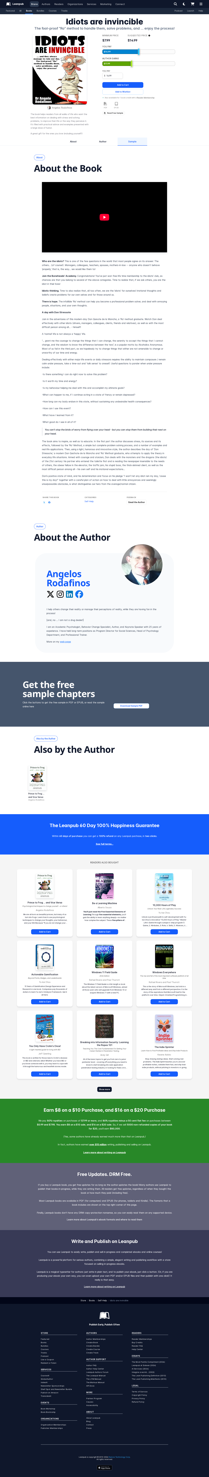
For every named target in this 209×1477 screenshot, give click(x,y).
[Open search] (175, 4)
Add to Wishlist (122, 92)
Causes (89, 1402)
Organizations (75, 4)
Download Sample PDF (131, 706)
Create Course (93, 1349)
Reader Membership (146, 98)
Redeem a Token (48, 1363)
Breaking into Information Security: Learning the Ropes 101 (104, 1043)
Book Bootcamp (48, 1412)
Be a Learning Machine (104, 903)
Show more (104, 1089)
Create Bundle (93, 1346)
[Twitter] (50, 594)
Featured (10, 11)
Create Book (92, 1342)
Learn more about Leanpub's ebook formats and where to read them (104, 1219)
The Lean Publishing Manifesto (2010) (149, 1379)
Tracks (64, 11)
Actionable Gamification (44, 974)
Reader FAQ (137, 1346)
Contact (90, 1425)
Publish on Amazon (49, 1393)
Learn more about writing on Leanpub (104, 1152)
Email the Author (136, 502)
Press (89, 1428)
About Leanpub (93, 1418)
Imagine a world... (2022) (143, 1372)
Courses (53, 11)
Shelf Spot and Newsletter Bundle (56, 1389)
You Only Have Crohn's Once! (45, 1046)
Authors (46, 4)
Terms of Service (140, 1392)
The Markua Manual (95, 1382)
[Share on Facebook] (49, 502)
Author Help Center (95, 1369)
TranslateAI (46, 1396)
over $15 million (98, 1144)
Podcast (179, 11)
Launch (190, 11)
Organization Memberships (53, 1425)
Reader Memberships (142, 1339)
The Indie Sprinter (164, 1047)
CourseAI (45, 1376)
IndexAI (44, 1382)
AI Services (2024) (140, 1369)
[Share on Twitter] (44, 502)
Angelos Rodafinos (62, 107)
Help (201, 11)
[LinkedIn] (69, 594)
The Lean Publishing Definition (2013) (149, 1376)
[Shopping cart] (192, 4)
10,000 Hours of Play (164, 905)
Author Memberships (96, 1339)
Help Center (137, 1349)
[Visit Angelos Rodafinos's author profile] (142, 564)
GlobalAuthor (47, 1379)
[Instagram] (60, 594)
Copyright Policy (139, 1395)
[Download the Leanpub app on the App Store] (104, 1467)
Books (29, 11)
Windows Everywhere (164, 972)
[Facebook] (79, 594)
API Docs (90, 1386)
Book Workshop (48, 1409)
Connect (120, 4)
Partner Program (94, 1398)
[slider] (139, 51)
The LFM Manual (93, 1379)
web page (65, 641)
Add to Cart (123, 85)
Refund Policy (138, 1402)
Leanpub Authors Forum (97, 1372)
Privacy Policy (138, 1398)
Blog (88, 1421)
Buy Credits (137, 1342)
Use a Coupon (47, 1359)
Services (91, 4)
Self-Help (89, 501)
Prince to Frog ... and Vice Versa (45, 902)
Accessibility (92, 1405)
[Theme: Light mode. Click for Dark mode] (184, 4)
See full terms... (104, 844)
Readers (59, 4)
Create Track (92, 1353)
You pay (106, 71)
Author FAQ (91, 1365)
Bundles (40, 11)
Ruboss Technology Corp (119, 1457)
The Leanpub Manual (96, 1376)
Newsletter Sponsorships (52, 1386)
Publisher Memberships (52, 1428)
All (20, 11)
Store (34, 4)
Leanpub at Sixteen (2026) (144, 1365)
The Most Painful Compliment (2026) (148, 1362)
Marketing (105, 4)
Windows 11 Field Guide (104, 972)
